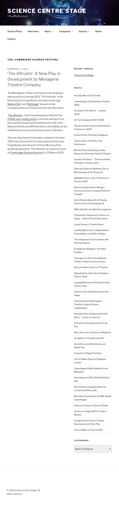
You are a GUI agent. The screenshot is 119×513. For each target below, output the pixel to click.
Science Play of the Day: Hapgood (90, 135)
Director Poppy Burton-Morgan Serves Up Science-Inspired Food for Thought (92, 191)
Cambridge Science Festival (26, 152)
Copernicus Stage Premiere (87, 353)
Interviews (33, 31)
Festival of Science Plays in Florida (91, 405)
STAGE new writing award (22, 119)
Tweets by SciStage (84, 75)
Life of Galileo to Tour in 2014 (88, 430)
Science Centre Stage (46, 10)
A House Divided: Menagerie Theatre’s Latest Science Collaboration (88, 304)
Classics (83, 31)
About (98, 31)
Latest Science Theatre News (89, 224)
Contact (11, 39)
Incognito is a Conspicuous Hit (89, 338)
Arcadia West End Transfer (87, 95)
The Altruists (15, 115)
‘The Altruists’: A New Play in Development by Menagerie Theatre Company (33, 79)
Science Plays (14, 31)
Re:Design (33, 104)
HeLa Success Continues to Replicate (92, 332)
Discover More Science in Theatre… (91, 267)
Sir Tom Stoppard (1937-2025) (89, 120)
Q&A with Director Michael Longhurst (92, 209)
